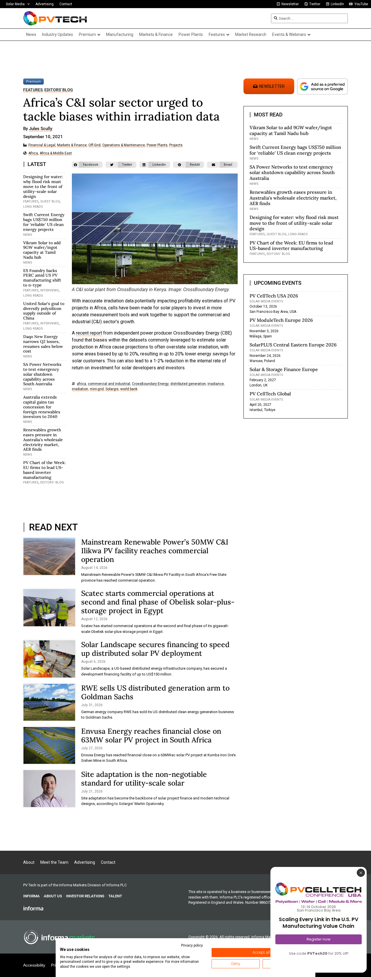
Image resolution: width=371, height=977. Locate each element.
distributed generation (188, 384)
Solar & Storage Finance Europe (284, 369)
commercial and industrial (109, 384)
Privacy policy (192, 945)
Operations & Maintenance (123, 145)
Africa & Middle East (56, 153)
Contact (65, 4)
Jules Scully (40, 129)
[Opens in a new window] (33, 908)
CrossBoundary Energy (150, 384)
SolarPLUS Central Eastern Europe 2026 (293, 345)
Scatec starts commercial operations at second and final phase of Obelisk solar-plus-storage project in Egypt (157, 602)
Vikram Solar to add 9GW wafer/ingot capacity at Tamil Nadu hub (42, 250)
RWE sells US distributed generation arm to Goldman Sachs (155, 692)
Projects (176, 145)
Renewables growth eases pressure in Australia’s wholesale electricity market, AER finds (43, 439)
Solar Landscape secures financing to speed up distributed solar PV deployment (155, 649)
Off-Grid (94, 145)
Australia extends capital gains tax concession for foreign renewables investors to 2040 (41, 407)
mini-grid (97, 389)
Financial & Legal (41, 145)
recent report (89, 333)
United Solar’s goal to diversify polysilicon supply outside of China (43, 311)
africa (81, 384)
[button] (87, 165)
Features (33, 90)
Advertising (44, 4)
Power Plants (157, 145)
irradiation (80, 389)
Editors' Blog (58, 90)
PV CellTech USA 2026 (274, 296)
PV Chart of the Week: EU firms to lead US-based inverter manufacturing (44, 470)
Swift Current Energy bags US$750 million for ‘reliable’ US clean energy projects (44, 222)
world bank (128, 389)
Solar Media (15, 4)
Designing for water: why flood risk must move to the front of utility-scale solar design (43, 186)
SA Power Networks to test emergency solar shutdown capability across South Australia (42, 374)
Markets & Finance (72, 145)
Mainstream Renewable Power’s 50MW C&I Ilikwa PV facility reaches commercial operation (154, 550)
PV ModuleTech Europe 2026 (281, 320)
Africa (33, 153)
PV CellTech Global (270, 394)
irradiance (216, 384)
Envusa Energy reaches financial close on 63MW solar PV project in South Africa (151, 735)
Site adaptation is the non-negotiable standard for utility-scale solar (144, 779)
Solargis (112, 389)
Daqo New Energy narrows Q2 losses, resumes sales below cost (43, 344)
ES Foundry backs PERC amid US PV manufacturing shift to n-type (42, 278)
